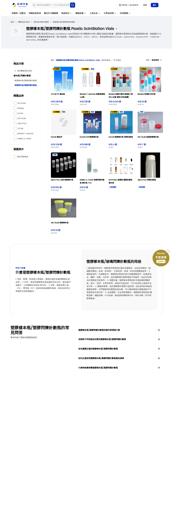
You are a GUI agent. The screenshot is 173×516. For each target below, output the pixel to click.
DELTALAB (22, 118)
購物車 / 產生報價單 (130, 5)
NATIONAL (22, 103)
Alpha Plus (22, 123)
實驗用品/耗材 (24, 22)
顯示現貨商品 (23, 156)
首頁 (12, 22)
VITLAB (20, 128)
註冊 (145, 5)
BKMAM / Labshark (25, 133)
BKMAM (21, 108)
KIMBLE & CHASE (24, 138)
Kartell (20, 113)
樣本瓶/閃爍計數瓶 (41, 22)
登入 (154, 5)
